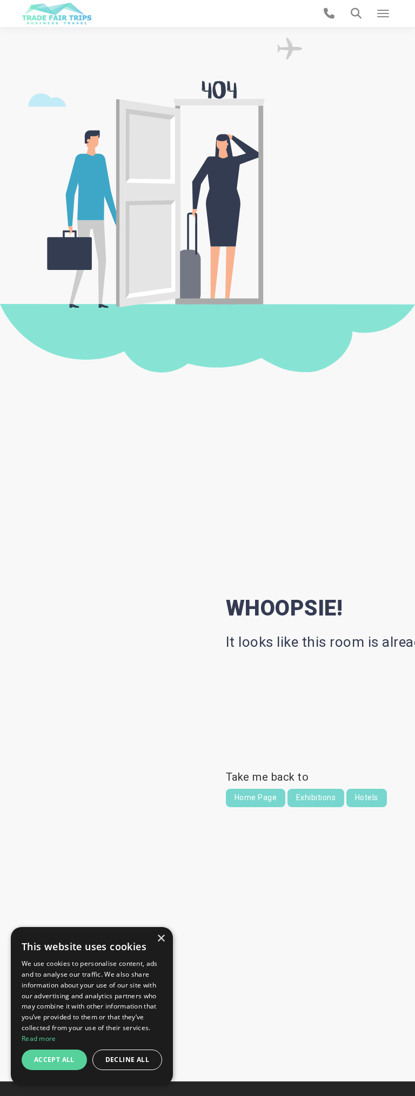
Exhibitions (316, 797)
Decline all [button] (127, 1059)
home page (256, 797)
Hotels (366, 797)
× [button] (161, 939)
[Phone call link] (329, 13)
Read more (39, 1038)
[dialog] (92, 1006)
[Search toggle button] (356, 13)
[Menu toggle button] (383, 13)
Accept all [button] (54, 1059)
